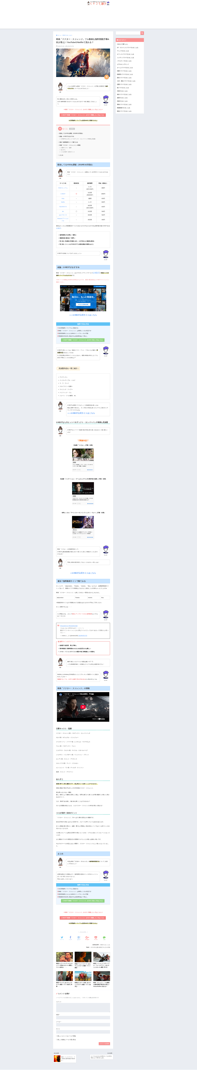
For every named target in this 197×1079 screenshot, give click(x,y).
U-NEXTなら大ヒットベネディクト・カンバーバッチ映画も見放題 (78, 139)
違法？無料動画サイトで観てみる (68, 142)
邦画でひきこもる (122, 101)
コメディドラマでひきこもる (125, 57)
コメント (58, 1001)
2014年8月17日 (82, 635)
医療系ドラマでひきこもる (125, 74)
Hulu (63, 198)
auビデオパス (63, 215)
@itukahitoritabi (72, 626)
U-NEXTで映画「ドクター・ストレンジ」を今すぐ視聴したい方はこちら (82, 115)
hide (72, 128)
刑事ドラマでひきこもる (124, 71)
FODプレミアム (63, 188)
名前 (58, 1014)
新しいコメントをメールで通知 (67, 1036)
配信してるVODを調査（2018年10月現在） (71, 133)
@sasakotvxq (64, 626)
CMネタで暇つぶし (122, 44)
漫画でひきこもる (122, 98)
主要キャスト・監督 (66, 147)
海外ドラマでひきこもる (124, 94)
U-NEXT (63, 194)
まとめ (61, 155)
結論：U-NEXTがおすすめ (66, 136)
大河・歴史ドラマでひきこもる (126, 81)
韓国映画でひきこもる (123, 108)
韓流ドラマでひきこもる (124, 111)
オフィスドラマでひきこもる (125, 54)
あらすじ (63, 149)
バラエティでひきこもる (124, 61)
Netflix (63, 202)
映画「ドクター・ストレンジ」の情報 (69, 145)
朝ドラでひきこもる (123, 87)
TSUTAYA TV (63, 206)
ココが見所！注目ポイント (68, 151)
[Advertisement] (98, 18)
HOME (99, 1073)
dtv (63, 211)
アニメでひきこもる (123, 51)
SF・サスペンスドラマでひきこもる (127, 47)
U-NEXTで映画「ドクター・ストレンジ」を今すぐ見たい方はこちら (83, 340)
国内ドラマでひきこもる (124, 77)
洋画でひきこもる (105, 945)
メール (58, 1021)
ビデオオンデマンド (123, 64)
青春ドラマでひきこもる (124, 104)
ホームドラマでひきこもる (125, 67)
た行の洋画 (107, 947)
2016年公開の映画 (97, 947)
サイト (58, 1029)
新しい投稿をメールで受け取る (67, 1039)
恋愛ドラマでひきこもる (124, 84)
